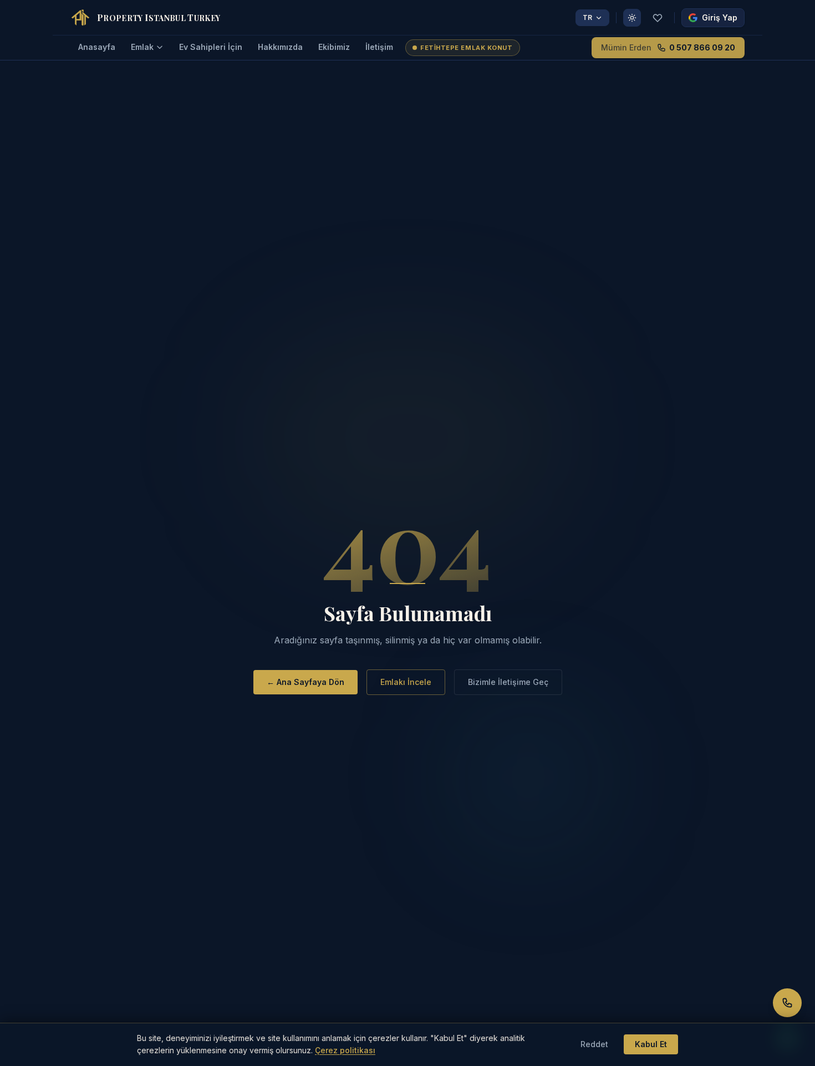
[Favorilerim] (658, 18)
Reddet (594, 1044)
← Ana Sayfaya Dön (305, 682)
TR (587, 17)
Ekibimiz (334, 47)
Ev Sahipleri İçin (210, 47)
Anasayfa (96, 47)
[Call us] (787, 1002)
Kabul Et (651, 1044)
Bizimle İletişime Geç (508, 682)
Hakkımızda (280, 47)
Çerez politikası (345, 1050)
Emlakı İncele (405, 682)
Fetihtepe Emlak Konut (466, 48)
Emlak (142, 47)
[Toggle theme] (632, 18)
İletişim (379, 47)
